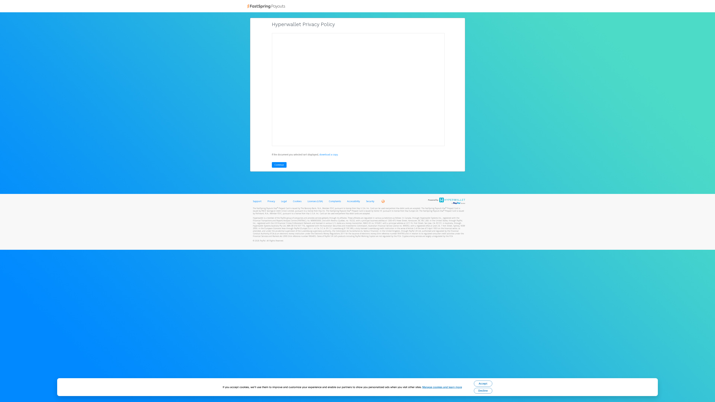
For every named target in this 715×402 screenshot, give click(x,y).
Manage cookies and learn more (442, 387)
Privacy (271, 201)
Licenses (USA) (315, 201)
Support (257, 201)
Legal (284, 201)
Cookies (297, 201)
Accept (483, 383)
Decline (483, 390)
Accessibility (353, 201)
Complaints (335, 201)
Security (370, 201)
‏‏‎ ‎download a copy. (328, 154)
